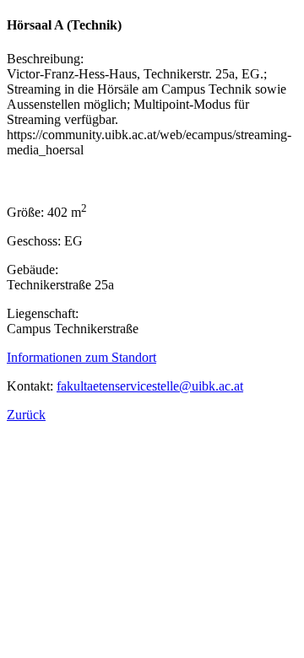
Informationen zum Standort (81, 357)
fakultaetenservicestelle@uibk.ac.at (150, 386)
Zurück (26, 414)
